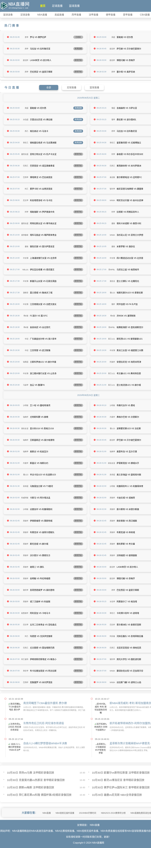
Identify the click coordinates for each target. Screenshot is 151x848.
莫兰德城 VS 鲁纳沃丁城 (41, 292)
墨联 (113, 224)
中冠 (26, 339)
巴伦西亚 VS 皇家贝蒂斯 (41, 72)
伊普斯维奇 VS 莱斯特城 (41, 521)
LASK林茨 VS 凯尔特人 (40, 60)
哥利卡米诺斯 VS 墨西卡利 (129, 223)
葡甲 (113, 120)
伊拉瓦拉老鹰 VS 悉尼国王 (42, 269)
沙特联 (25, 405)
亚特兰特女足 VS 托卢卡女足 (43, 154)
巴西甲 (25, 177)
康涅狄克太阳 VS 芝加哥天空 (130, 671)
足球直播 (57, 5)
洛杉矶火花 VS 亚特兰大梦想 (130, 235)
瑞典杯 (25, 417)
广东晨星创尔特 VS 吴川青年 (43, 339)
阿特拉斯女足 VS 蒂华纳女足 (43, 223)
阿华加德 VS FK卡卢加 (127, 304)
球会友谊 (111, 463)
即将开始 (78, 60)
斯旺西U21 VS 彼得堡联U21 (130, 339)
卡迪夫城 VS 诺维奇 (126, 497)
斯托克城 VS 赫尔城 (39, 544)
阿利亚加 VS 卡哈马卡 (40, 613)
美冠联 (112, 177)
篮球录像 (8, 14)
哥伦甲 (25, 671)
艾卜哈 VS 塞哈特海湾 (40, 405)
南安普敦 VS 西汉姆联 (127, 521)
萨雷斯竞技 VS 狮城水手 (128, 463)
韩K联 (26, 316)
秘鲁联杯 (24, 613)
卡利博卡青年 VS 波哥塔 (128, 613)
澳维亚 (25, 293)
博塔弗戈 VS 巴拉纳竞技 (41, 177)
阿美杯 (112, 362)
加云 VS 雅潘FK (37, 385)
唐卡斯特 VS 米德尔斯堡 (128, 509)
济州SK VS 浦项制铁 (126, 316)
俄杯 (113, 304)
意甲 (26, 37)
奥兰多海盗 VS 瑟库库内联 (129, 474)
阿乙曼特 (24, 659)
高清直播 (78, 49)
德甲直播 (110, 14)
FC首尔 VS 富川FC (39, 316)
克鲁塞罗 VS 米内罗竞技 (41, 682)
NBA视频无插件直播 (65, 813)
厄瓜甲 (25, 200)
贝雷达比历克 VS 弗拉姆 (41, 119)
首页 (42, 5)
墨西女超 (24, 154)
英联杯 (112, 498)
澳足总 (112, 281)
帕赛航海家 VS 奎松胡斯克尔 (130, 327)
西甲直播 (76, 14)
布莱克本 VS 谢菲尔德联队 (42, 532)
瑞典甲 (25, 452)
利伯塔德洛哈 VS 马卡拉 (41, 200)
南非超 (112, 475)
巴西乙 (25, 166)
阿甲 (113, 154)
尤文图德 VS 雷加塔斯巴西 (42, 648)
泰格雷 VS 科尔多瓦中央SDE (130, 154)
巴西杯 (25, 682)
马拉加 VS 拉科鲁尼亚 (40, 48)
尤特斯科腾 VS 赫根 (39, 417)
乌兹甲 (25, 385)
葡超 (113, 108)
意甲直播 (127, 14)
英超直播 (59, 14)
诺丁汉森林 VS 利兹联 (40, 601)
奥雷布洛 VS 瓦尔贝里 (127, 451)
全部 (48, 87)
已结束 (78, 37)
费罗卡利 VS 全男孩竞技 (41, 189)
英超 (113, 37)
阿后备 (112, 636)
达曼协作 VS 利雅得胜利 (41, 509)
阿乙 (26, 189)
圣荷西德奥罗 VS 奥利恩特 (42, 590)
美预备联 (24, 235)
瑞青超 (25, 362)
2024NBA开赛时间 (87, 813)
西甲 (26, 49)
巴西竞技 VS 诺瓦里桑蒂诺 (42, 166)
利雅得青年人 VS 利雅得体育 (130, 486)
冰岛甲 (112, 602)
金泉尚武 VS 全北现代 (40, 327)
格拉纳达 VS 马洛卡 (39, 131)
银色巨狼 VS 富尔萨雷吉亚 (42, 246)
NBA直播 (42, 14)
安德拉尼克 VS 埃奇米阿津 (129, 362)
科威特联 (24, 498)
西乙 (26, 131)
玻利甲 (25, 590)
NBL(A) (25, 270)
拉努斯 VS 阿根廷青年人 (128, 212)
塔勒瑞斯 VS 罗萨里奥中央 (42, 212)
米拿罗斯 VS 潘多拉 (126, 246)
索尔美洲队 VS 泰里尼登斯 (129, 624)
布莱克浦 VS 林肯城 (126, 532)
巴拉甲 (25, 625)
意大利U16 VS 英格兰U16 (42, 428)
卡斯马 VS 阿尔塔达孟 (40, 497)
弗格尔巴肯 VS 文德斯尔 (128, 417)
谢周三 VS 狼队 (37, 567)
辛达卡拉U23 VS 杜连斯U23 (43, 474)
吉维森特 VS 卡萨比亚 (127, 108)
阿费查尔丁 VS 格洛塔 (127, 601)
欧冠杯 (112, 49)
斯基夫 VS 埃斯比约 (39, 463)
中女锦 (25, 258)
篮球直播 (74, 5)
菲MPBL (111, 270)
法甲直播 (93, 14)
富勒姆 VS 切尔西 (125, 37)
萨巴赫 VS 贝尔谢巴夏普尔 (129, 48)
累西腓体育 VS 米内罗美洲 (129, 166)
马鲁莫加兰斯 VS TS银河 (41, 486)
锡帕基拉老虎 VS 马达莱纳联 (43, 142)
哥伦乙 (25, 143)
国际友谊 (24, 429)
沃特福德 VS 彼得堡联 (127, 555)
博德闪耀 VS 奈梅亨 (126, 60)
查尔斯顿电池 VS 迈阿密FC (129, 177)
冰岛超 (25, 120)
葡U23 (112, 293)
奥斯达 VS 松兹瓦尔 (39, 451)
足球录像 (25, 14)
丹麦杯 (112, 417)
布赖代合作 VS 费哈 (126, 405)
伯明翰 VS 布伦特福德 (40, 578)
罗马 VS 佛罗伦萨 (38, 37)
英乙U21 (111, 339)
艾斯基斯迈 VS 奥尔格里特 (42, 440)
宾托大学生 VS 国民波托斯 (129, 659)
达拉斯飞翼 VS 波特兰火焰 (129, 682)
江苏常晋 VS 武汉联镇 (40, 350)
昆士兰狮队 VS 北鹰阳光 (128, 281)
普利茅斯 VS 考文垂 (126, 544)
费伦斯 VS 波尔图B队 (126, 119)
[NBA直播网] (14, 5)
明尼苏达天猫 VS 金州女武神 (130, 200)
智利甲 (112, 189)
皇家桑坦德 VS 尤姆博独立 (129, 142)
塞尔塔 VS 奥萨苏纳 (126, 72)
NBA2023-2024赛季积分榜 (113, 813)
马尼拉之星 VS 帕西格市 (128, 269)
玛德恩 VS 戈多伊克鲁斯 (41, 636)
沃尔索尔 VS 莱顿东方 (40, 555)
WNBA (112, 200)
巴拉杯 (112, 625)
